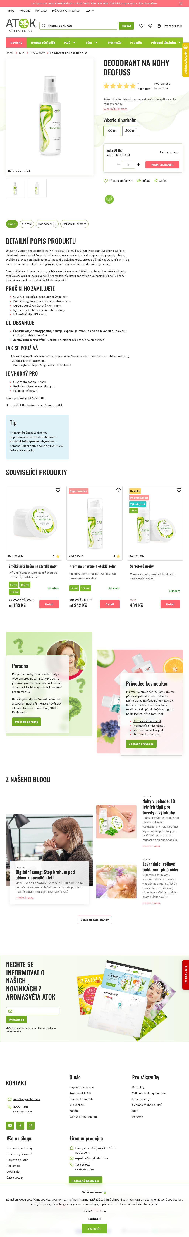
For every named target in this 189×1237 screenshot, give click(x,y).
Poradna (24, 10)
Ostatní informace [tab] (74, 224)
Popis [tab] (12, 224)
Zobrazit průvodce (141, 744)
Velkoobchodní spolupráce (149, 1093)
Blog (11, 10)
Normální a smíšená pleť (149, 725)
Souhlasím (94, 1228)
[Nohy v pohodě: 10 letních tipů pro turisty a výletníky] (116, 822)
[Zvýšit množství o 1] (138, 165)
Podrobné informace (85, 1181)
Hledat (126, 26)
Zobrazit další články (95, 920)
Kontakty (41, 10)
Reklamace (14, 1165)
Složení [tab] (27, 224)
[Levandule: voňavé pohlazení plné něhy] (116, 881)
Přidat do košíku (162, 165)
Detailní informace (115, 109)
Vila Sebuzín (77, 1105)
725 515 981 (82, 1164)
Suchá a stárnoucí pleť (147, 721)
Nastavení (94, 1218)
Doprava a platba (17, 1160)
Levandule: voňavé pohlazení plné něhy (160, 866)
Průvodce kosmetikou (66, 10)
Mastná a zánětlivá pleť (148, 730)
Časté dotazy (15, 1177)
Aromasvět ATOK (80, 1093)
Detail (49, 604)
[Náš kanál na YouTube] (10, 1126)
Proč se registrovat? (19, 1154)
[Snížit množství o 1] (118, 165)
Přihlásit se (16, 1019)
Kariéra (74, 1110)
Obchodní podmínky (19, 1148)
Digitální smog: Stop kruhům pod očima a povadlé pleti (45, 874)
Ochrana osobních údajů (147, 1105)
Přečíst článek (24, 898)
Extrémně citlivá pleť (146, 734)
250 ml (14, 592)
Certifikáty (13, 1171)
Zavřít (119, 185)
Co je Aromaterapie (81, 1087)
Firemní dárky (141, 1099)
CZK (88, 10)
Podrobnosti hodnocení (162, 86)
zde (103, 1211)
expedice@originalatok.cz (91, 1158)
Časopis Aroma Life (81, 1099)
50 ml (13, 584)
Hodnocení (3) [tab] (47, 224)
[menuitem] (16, 42)
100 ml (25, 584)
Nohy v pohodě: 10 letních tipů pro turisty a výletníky (158, 807)
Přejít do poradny (26, 722)
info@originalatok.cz (26, 1099)
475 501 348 (20, 1107)
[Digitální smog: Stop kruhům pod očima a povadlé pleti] (49, 850)
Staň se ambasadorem (83, 1116)
